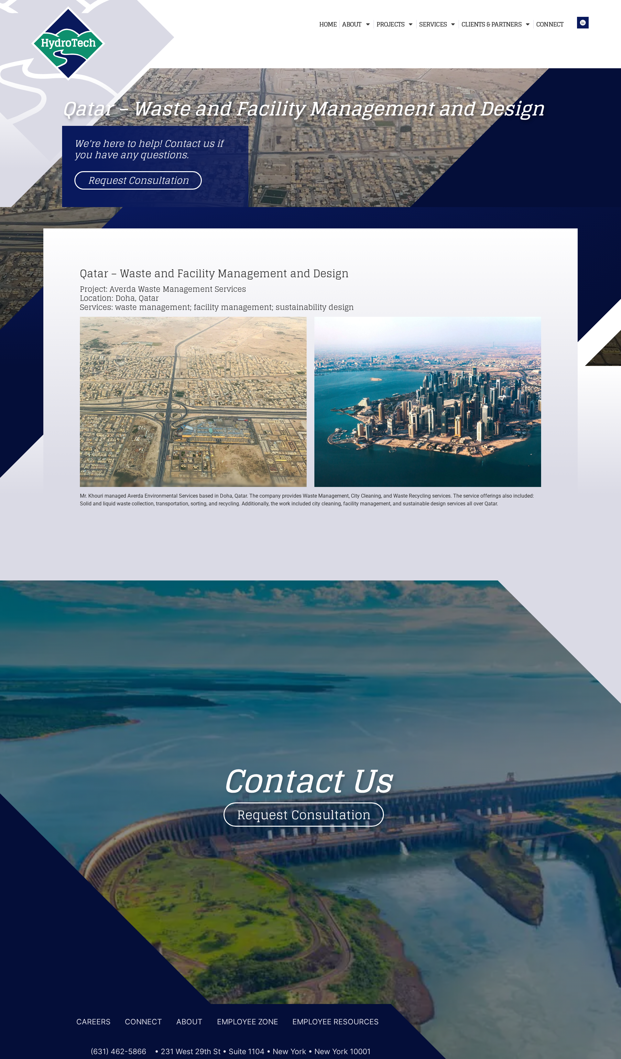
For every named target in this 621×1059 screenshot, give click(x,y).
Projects (390, 24)
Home (328, 24)
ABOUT (191, 1022)
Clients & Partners (491, 24)
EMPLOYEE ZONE (248, 1022)
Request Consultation (138, 180)
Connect (549, 24)
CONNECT (144, 1022)
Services (433, 24)
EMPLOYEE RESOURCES (335, 1022)
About (351, 24)
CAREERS (94, 1022)
